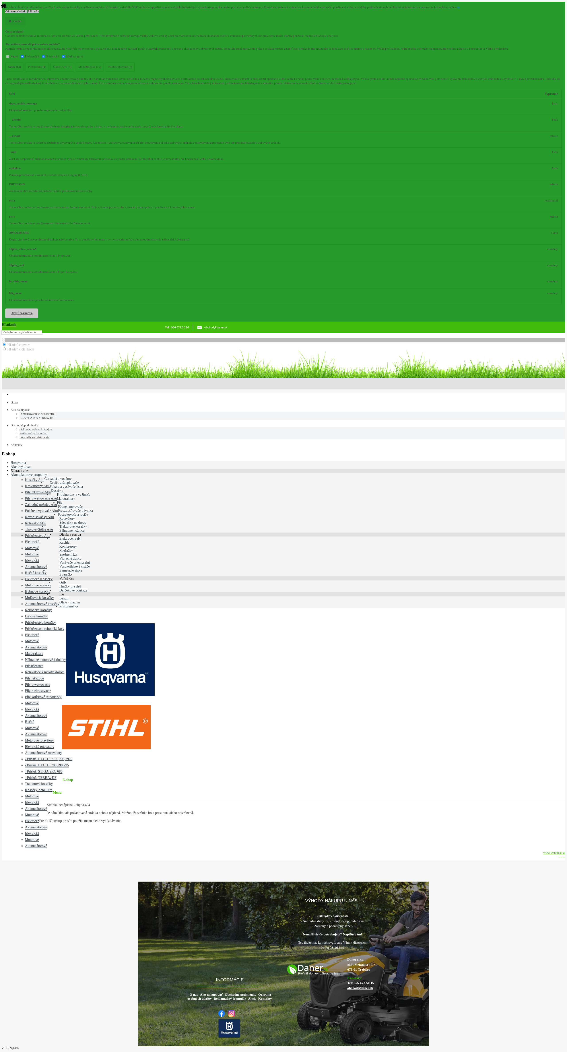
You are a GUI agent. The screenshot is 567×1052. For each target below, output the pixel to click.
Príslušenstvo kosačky (40, 622)
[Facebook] (222, 1015)
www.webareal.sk (554, 853)
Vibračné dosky (70, 558)
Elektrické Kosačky (38, 579)
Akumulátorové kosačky (42, 604)
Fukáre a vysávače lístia (66, 486)
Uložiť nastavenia (22, 313)
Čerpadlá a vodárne (58, 478)
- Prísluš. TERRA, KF (40, 777)
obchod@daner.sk (360, 988)
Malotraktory (66, 498)
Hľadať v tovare (18, 345)
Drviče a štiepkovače (64, 482)
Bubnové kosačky (37, 591)
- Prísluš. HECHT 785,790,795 (47, 765)
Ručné (29, 722)
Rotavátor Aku (35, 523)
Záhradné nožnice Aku (41, 504)
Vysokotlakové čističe (74, 566)
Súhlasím (33, 11)
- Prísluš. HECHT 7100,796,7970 (48, 759)
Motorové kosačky (38, 585)
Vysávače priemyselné (74, 562)
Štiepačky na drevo (72, 522)
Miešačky (66, 550)
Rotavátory (67, 518)
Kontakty (16, 445)
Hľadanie (9, 324)
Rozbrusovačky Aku (39, 517)
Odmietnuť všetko (16, 11)
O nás (14, 402)
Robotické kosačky (38, 610)
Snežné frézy (68, 554)
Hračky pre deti (70, 586)
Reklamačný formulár (33, 433)
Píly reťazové (34, 678)
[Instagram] (232, 1015)
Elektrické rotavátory (39, 746)
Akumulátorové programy (29, 474)
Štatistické (52, 56)
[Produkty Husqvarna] (110, 695)
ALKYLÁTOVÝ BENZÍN (36, 418)
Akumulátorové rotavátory (43, 753)
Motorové (32, 548)
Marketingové (74, 56)
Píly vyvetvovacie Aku (41, 498)
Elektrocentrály (70, 538)
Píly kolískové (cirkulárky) (43, 697)
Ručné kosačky (36, 573)
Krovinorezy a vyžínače (73, 494)
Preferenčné (32, 56)
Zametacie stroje (70, 570)
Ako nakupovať (20, 410)
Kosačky (57, 490)
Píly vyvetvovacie (37, 684)
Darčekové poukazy (73, 590)
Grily (63, 582)
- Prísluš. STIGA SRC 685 (43, 771)
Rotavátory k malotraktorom (44, 672)
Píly (59, 502)
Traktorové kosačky (73, 526)
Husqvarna (18, 463)
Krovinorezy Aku (37, 486)
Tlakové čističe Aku (39, 529)
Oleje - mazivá (69, 602)
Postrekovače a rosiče (73, 514)
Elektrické (32, 542)
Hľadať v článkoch (20, 349)
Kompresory (68, 546)
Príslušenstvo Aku (37, 535)
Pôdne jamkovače (70, 506)
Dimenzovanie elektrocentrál (37, 414)
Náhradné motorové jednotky (45, 660)
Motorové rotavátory (39, 740)
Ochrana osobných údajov (35, 429)
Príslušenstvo (34, 666)
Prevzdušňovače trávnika (75, 510)
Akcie (252, 998)
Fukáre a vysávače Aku (41, 511)
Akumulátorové (36, 566)
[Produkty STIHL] (106, 748)
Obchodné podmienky (24, 425)
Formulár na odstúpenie (34, 437)
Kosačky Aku (34, 480)
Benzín (64, 598)
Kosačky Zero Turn (38, 790)
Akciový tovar (21, 466)
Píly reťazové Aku (38, 492)
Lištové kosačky (36, 616)
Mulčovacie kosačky (39, 597)
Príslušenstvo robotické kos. (44, 628)
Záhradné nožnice (71, 530)
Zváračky (66, 574)
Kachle (64, 542)
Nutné (14, 56)
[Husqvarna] (230, 1037)
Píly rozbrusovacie (38, 691)
